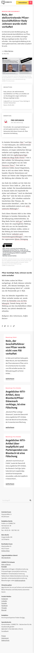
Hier (2, 587)
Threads (4, 608)
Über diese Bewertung (17, 123)
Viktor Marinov (8, 51)
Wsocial (3, 610)
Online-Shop (5, 551)
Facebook (4, 606)
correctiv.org (7, 2)
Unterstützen (23, 3)
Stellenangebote (20, 580)
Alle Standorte (5, 558)
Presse (3, 636)
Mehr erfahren (6, 564)
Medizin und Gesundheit (11, 11)
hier (23, 618)
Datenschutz (5, 640)
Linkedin (4, 601)
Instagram (4, 599)
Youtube (4, 603)
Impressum (5, 638)
